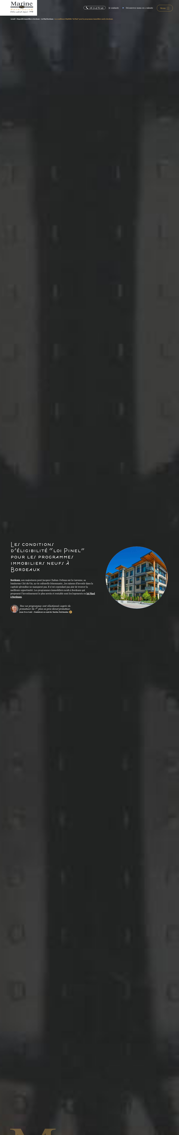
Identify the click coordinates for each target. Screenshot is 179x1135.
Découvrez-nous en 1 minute (139, 7)
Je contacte (114, 7)
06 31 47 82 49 (96, 7)
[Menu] (164, 13)
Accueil (12, 19)
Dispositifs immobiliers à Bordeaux (28, 19)
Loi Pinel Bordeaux (47, 19)
